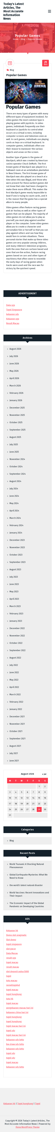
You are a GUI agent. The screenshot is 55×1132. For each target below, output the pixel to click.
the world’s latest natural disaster (26, 885)
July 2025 (13, 444)
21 (33, 804)
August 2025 (15, 437)
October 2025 (15, 422)
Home (15, 39)
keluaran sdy (12, 314)
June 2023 (14, 584)
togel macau (12, 1062)
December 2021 (17, 716)
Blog (23, 39)
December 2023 (17, 540)
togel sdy (10, 1053)
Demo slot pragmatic (16, 935)
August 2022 (15, 657)
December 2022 (17, 628)
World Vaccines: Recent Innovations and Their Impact (29, 894)
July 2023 (13, 577)
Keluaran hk (12, 930)
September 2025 (17, 429)
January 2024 (15, 532)
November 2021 (17, 724)
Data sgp (10, 305)
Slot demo (11, 939)
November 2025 (17, 415)
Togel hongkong (25, 1103)
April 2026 (14, 378)
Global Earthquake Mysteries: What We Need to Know (28, 876)
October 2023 (15, 554)
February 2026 (16, 393)
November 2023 (17, 547)
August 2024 (15, 481)
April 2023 (14, 599)
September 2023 (17, 562)
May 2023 (13, 591)
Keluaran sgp (12, 319)
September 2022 (17, 650)
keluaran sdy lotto (15, 1067)
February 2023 (16, 613)
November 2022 (17, 635)
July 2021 (13, 753)
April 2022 (14, 687)
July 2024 (13, 488)
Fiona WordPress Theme (28, 1127)
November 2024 (17, 459)
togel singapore (14, 944)
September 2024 (17, 474)
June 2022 (14, 672)
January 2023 (15, 621)
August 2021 (15, 746)
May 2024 (14, 503)
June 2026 (14, 363)
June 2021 (14, 760)
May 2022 (13, 680)
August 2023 (15, 569)
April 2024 (14, 510)
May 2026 (14, 371)
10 (10, 798)
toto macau (11, 980)
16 (45, 798)
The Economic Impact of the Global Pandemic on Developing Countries (26, 905)
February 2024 (16, 525)
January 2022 (15, 709)
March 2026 (15, 385)
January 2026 (15, 400)
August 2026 (15, 349)
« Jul (44, 774)
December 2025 (17, 407)
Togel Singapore (14, 309)
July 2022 (13, 665)
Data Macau (12, 953)
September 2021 (17, 738)
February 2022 (16, 702)
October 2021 (15, 731)
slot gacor (11, 949)
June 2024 (14, 496)
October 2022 (15, 643)
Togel (37, 1103)
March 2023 (15, 606)
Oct (45, 63)
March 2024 (15, 518)
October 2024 (16, 466)
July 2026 (13, 356)
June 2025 (14, 452)
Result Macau (12, 323)
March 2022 (15, 694)
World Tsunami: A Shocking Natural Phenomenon (26, 866)
